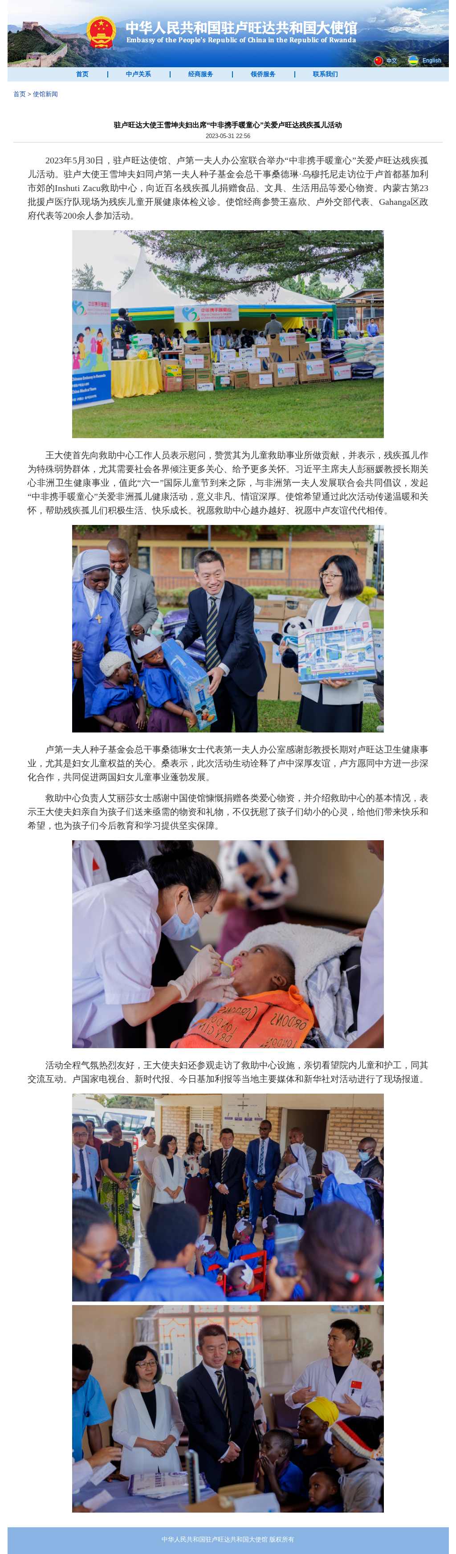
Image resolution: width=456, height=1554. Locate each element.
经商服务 (200, 74)
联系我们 (325, 74)
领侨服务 (263, 74)
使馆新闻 (45, 94)
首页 (82, 74)
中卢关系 (138, 74)
